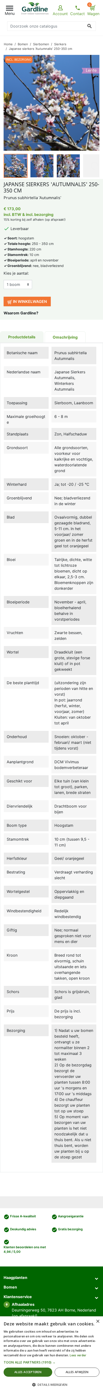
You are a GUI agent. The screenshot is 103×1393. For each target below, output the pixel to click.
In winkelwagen (29, 301)
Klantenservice (18, 1296)
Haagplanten (15, 1277)
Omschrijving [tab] (65, 337)
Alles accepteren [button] (27, 1372)
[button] (51, 1362)
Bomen (10, 1287)
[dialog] (51, 1354)
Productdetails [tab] (21, 337)
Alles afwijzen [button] (77, 1372)
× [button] (97, 1321)
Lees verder (78, 1355)
